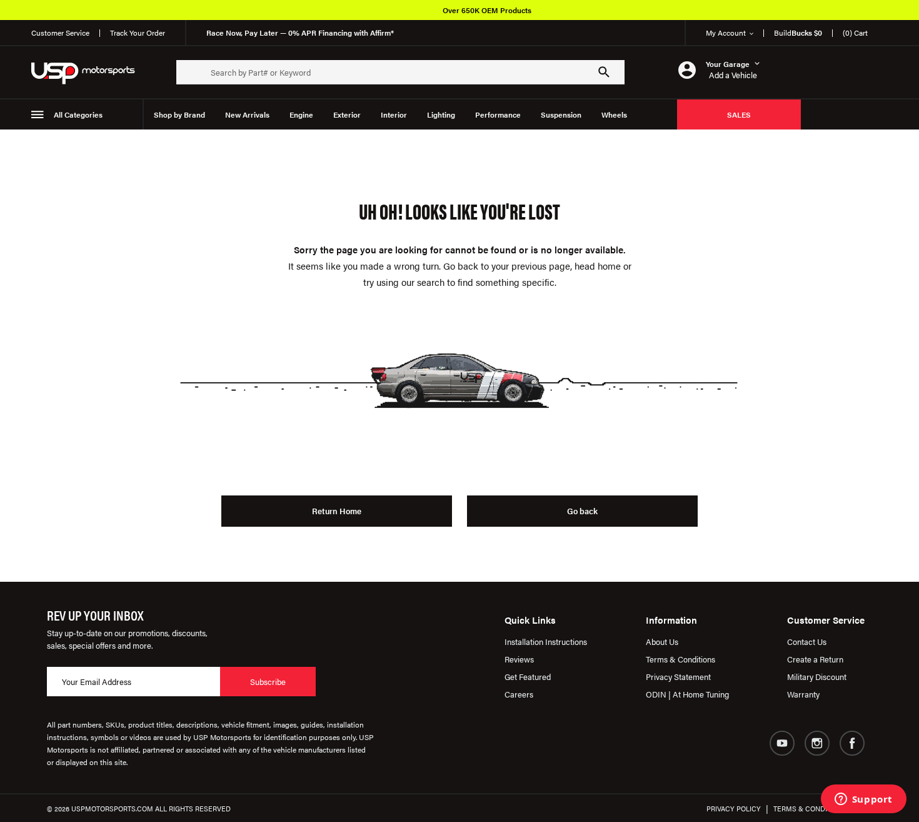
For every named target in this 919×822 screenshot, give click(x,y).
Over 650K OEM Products (487, 10)
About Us (662, 641)
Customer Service (60, 32)
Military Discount (816, 676)
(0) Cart (855, 32)
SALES (739, 114)
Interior (394, 114)
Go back (582, 511)
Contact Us (806, 641)
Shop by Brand (179, 114)
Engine (301, 114)
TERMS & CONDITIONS (810, 808)
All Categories (78, 114)
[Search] (604, 72)
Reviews (519, 659)
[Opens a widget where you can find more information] (863, 800)
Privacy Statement (678, 676)
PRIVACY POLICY (733, 808)
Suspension (561, 114)
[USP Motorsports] (91, 72)
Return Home (336, 511)
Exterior (347, 114)
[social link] (782, 743)
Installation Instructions (546, 641)
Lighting (441, 114)
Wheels (614, 114)
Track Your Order (137, 32)
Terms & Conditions (680, 659)
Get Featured (528, 676)
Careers (519, 694)
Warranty (803, 694)
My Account (726, 32)
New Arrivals (247, 114)
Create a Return (815, 659)
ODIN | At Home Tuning (687, 694)
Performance (498, 114)
